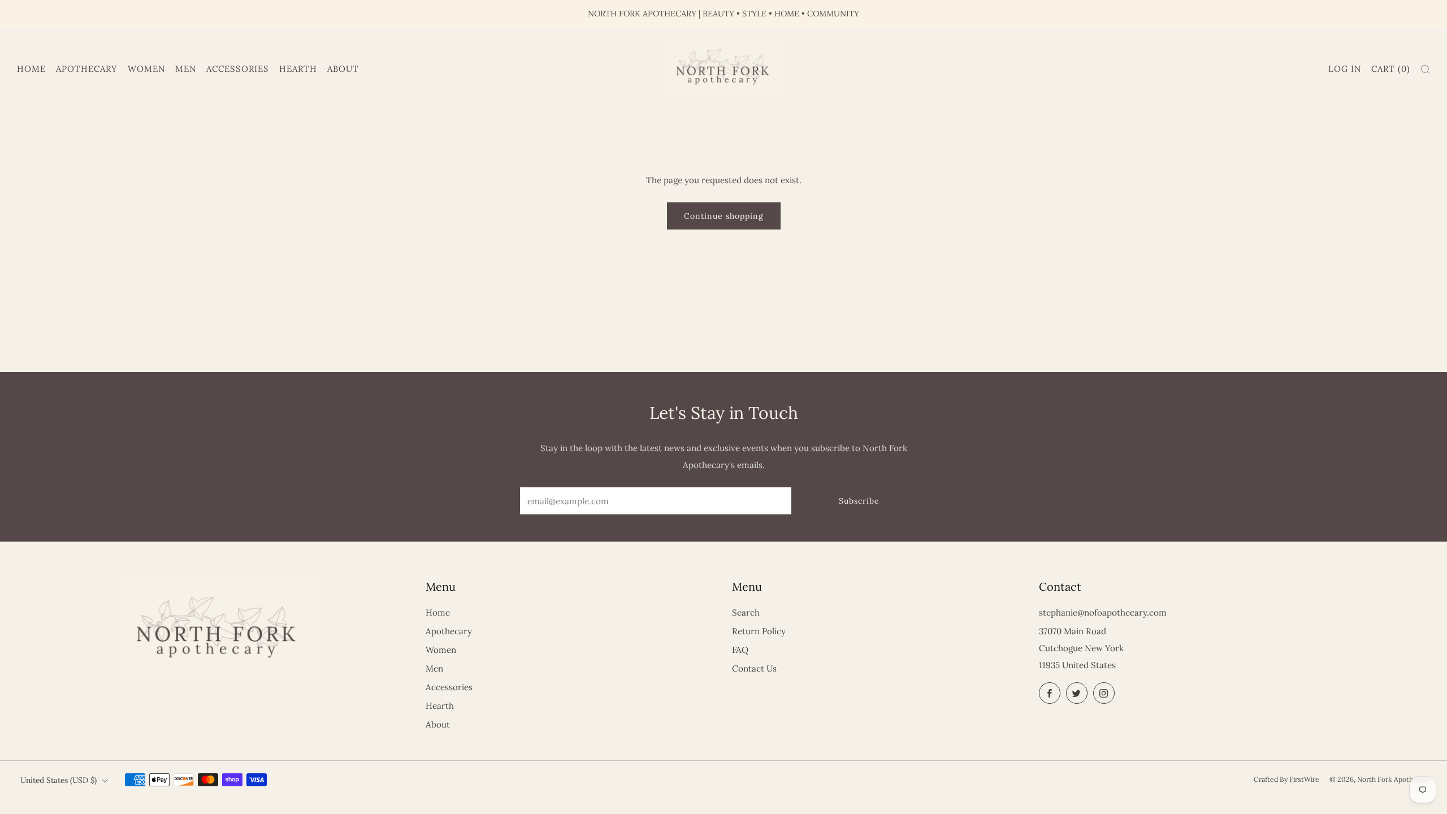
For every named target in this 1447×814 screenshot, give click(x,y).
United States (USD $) (58, 780)
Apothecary (87, 68)
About (343, 68)
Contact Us (754, 668)
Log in (1344, 68)
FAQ (740, 649)
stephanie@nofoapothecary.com (1103, 612)
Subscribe (859, 501)
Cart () (1390, 68)
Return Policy (759, 631)
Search (746, 612)
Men (185, 68)
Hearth (298, 68)
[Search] (1425, 69)
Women (146, 68)
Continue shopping (724, 216)
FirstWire (1304, 779)
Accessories (237, 68)
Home (31, 68)
